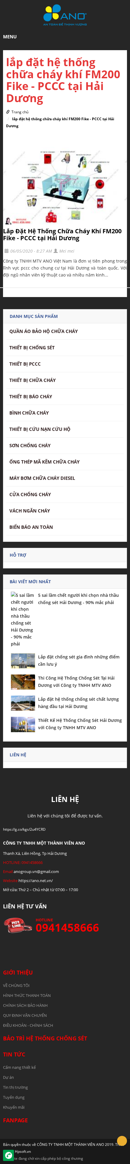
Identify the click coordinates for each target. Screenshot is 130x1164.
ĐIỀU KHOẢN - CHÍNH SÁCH (28, 1025)
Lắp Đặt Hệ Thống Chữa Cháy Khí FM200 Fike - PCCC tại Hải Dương (62, 234)
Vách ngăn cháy (29, 511)
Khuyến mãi (13, 1107)
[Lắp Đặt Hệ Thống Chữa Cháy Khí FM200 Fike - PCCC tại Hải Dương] (65, 186)
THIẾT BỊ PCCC (25, 364)
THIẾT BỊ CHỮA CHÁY (32, 380)
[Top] (122, 1141)
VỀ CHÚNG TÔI (16, 985)
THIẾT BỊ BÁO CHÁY (30, 396)
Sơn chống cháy (29, 445)
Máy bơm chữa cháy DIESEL (42, 478)
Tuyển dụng (13, 1097)
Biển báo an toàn (31, 527)
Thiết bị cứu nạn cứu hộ (39, 429)
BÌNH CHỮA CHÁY (29, 413)
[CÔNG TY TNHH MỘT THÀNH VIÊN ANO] (65, 14)
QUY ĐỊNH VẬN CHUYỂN (25, 1015)
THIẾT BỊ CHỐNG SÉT (32, 347)
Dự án (8, 1077)
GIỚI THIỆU (18, 972)
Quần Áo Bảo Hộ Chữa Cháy (43, 331)
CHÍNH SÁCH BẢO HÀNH (25, 1005)
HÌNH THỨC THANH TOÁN (27, 995)
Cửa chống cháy (30, 494)
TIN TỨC (14, 1054)
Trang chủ (19, 112)
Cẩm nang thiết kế (19, 1067)
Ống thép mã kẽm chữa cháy (44, 462)
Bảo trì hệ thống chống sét (45, 1038)
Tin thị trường (15, 1087)
